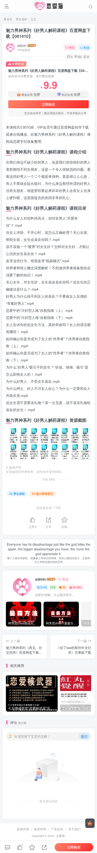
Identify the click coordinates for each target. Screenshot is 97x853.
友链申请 (23, 829)
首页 (9, 19)
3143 (43, 587)
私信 (86, 47)
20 (64, 587)
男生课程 (21, 19)
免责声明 (40, 829)
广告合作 (57, 829)
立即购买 (48, 104)
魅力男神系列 (44, 494)
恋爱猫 (60, 836)
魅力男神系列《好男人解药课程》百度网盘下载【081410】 (48, 33)
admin (21, 45)
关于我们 (74, 829)
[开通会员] (90, 823)
